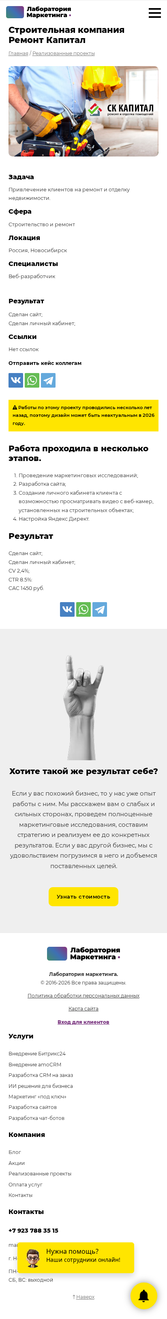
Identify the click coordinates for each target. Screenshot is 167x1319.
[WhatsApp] (32, 380)
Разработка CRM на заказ (41, 1075)
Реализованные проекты (40, 1174)
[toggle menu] (155, 14)
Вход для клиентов (83, 1022)
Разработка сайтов (33, 1107)
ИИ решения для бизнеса (41, 1086)
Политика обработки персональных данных (83, 996)
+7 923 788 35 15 (33, 1230)
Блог (15, 1152)
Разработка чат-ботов (36, 1118)
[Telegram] (48, 380)
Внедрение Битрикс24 (37, 1054)
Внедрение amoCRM (35, 1065)
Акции (17, 1163)
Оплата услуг (26, 1185)
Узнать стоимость (83, 896)
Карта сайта (83, 1009)
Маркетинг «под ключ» (37, 1097)
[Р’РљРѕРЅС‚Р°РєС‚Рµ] (16, 380)
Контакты (20, 1195)
